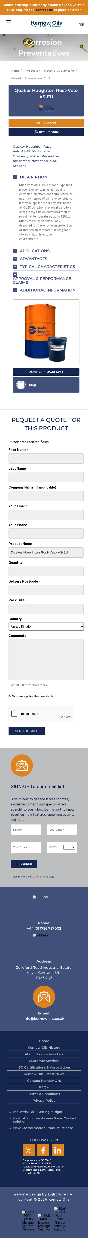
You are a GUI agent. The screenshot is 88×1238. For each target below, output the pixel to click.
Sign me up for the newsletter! (34, 696)
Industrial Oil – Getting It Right (37, 1111)
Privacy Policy (44, 1100)
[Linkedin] (58, 1150)
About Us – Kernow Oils (44, 1054)
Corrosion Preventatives (27, 78)
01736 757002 (49, 132)
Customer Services (44, 1060)
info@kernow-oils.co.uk (44, 1015)
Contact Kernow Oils (44, 1080)
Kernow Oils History (44, 1047)
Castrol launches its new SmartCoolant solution (44, 1120)
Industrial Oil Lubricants (59, 70)
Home (15, 70)
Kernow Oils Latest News (44, 1074)
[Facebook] (43, 1150)
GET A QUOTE (46, 122)
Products (32, 70)
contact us (44, 10)
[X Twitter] (29, 1150)
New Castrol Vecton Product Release (43, 1127)
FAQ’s (44, 1087)
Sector (53, 847)
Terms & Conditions (44, 1093)
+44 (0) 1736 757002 (44, 925)
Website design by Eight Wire (39, 1194)
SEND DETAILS (26, 731)
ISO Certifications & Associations (44, 1067)
